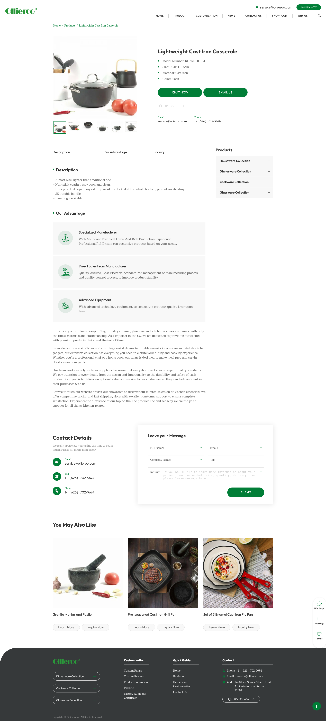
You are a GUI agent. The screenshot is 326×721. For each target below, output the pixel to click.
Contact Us (180, 692)
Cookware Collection (234, 182)
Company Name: (160, 460)
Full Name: (157, 448)
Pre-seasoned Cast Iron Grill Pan (152, 614)
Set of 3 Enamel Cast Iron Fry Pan (228, 614)
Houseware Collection (235, 161)
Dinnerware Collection (235, 171)
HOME (160, 15)
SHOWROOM (279, 15)
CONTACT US (253, 15)
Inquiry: (155, 472)
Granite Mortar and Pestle (72, 614)
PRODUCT (180, 15)
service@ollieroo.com (274, 7)
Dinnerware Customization (182, 684)
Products (69, 25)
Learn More (66, 627)
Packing (129, 688)
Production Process (136, 682)
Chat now (180, 92)
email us (225, 92)
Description (61, 152)
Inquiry (160, 152)
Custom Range (133, 671)
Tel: (212, 460)
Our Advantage (115, 152)
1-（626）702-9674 (207, 121)
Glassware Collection (234, 192)
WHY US (303, 15)
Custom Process (134, 676)
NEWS (231, 15)
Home (57, 25)
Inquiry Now (309, 7)
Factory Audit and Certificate (135, 696)
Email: (214, 448)
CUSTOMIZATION (207, 15)
